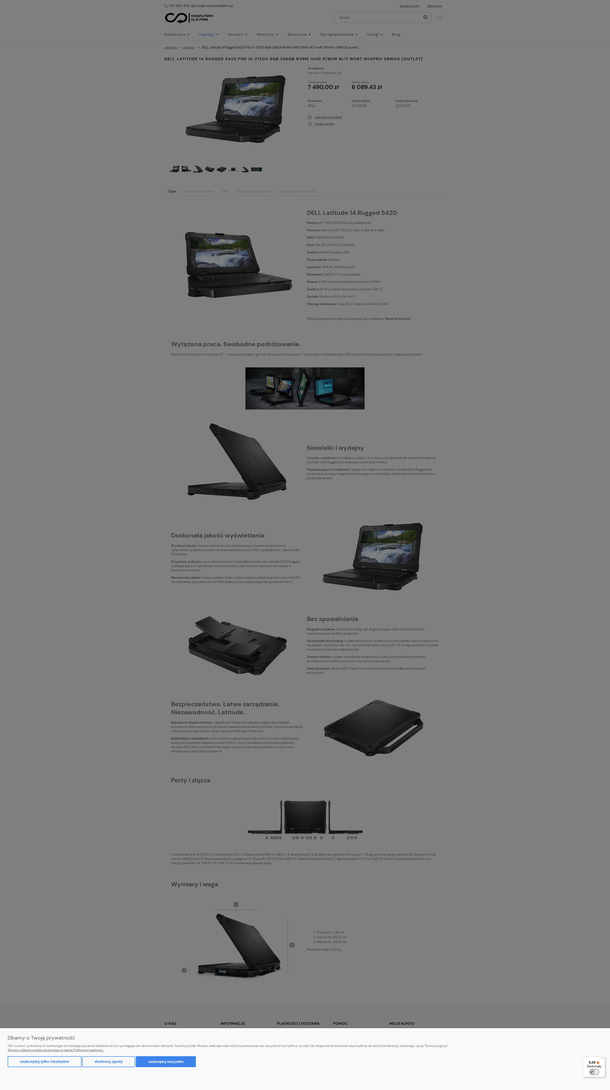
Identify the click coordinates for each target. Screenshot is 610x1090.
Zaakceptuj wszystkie (165, 1062)
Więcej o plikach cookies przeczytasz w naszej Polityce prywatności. (56, 1050)
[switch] (594, 1072)
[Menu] (602, 1059)
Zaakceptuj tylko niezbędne (44, 1062)
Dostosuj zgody (109, 1062)
